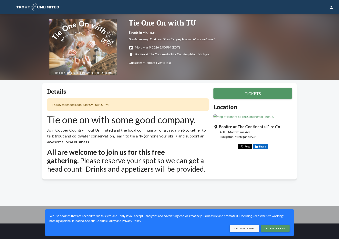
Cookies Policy (106, 221)
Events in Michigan (142, 32)
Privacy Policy (131, 221)
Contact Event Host (157, 62)
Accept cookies (275, 228)
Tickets (253, 93)
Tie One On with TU (162, 23)
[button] (333, 7)
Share (262, 146)
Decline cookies (244, 228)
